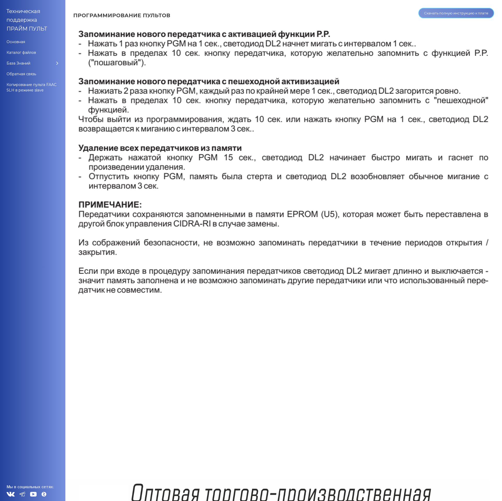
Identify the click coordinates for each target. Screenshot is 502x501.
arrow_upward (490, 489)
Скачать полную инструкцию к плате (456, 13)
